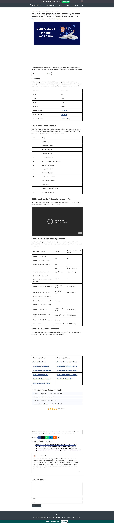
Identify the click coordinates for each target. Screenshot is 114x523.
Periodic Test (65, 379)
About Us (63, 517)
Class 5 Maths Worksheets (40, 374)
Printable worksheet (67, 374)
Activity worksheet (66, 362)
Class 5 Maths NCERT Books (41, 366)
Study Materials (50, 5)
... (79, 470)
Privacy (73, 517)
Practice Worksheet (67, 370)
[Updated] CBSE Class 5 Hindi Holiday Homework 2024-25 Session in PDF (55, 446)
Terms (78, 517)
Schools (67, 5)
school (33, 11)
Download (66, 1)
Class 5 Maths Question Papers (42, 379)
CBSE (37, 11)
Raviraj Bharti (57, 18)
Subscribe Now (65, 119)
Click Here (64, 110)
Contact (68, 517)
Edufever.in (75, 5)
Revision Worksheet (67, 366)
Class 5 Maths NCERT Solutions (42, 370)
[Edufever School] (35, 5)
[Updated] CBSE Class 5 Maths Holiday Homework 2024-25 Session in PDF (55, 444)
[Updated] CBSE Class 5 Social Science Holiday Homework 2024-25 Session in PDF (57, 450)
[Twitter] (43, 437)
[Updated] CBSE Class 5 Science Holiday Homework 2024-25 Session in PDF (56, 448)
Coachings (60, 5)
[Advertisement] (57, 56)
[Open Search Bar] (82, 5)
